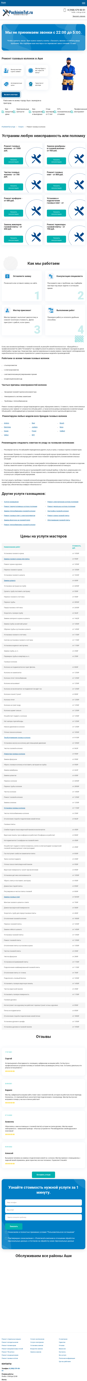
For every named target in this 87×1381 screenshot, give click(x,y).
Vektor (6, 435)
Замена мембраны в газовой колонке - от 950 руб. (56, 148)
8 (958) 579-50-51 (76, 10)
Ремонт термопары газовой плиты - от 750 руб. (56, 226)
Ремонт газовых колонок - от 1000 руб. (12, 148)
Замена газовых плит (12, 897)
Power (34, 431)
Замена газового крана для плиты (17, 559)
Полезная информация (67, 1358)
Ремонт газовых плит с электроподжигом (19, 515)
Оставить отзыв (43, 1175)
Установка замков (36, 1345)
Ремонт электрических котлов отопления (62, 502)
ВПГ (33, 435)
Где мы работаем (65, 1361)
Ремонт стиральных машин (11, 1339)
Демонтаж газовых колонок (14, 754)
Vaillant (62, 431)
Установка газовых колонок (14, 808)
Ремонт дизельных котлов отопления (61, 506)
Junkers (34, 427)
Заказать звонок (79, 16)
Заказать (14, 1226)
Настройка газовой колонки (58, 511)
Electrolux (7, 427)
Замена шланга (9, 580)
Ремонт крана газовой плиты (58, 515)
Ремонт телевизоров (9, 1345)
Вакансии (62, 1349)
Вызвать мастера (11, 94)
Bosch (62, 423)
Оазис (6, 431)
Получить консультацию (13, 161)
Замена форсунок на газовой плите (17, 520)
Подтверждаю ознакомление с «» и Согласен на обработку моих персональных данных (41, 1239)
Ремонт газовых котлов (10, 1358)
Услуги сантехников (37, 1339)
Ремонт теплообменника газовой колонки (19, 525)
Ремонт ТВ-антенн (8, 1352)
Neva (61, 427)
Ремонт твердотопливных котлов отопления (20, 506)
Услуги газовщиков (11, 502)
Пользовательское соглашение (61, 1232)
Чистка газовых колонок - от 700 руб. (11, 174)
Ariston (6, 423)
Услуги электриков (37, 1342)
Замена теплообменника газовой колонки (19, 511)
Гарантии (62, 1342)
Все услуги (62, 1355)
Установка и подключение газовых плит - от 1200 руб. (55, 200)
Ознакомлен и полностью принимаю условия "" (41, 1232)
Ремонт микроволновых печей (12, 1349)
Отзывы (61, 1345)
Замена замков (35, 1352)
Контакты (62, 1352)
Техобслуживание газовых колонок (17, 737)
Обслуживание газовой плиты (58, 520)
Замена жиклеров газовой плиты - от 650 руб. (13, 226)
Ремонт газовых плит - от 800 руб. (55, 173)
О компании (63, 1339)
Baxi (33, 423)
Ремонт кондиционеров (10, 1355)
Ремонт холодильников (10, 1342)
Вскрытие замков (36, 1349)
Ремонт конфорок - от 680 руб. (13, 199)
